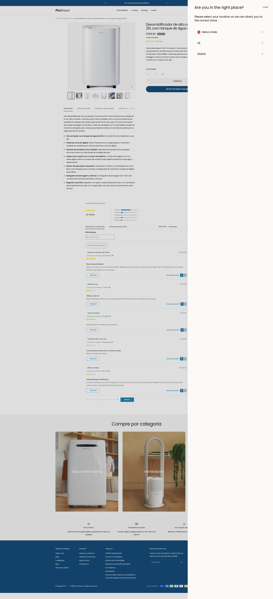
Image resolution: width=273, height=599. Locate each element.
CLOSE (264, 7)
